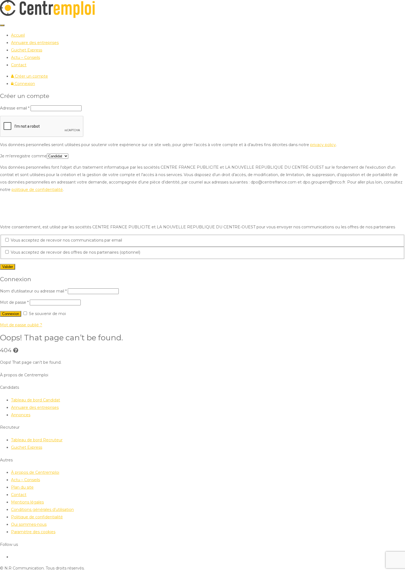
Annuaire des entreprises (35, 42)
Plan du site (22, 487)
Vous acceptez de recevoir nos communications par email (66, 240)
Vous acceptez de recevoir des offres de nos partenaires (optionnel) (75, 252)
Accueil (18, 35)
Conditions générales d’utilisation (42, 509)
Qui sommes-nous (29, 524)
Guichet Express (26, 50)
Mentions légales (27, 502)
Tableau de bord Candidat (35, 400)
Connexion (24, 83)
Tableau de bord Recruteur (37, 439)
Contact (18, 64)
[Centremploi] (47, 16)
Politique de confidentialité (37, 516)
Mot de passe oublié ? (21, 324)
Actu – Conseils (25, 57)
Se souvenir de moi (47, 313)
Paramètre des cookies (33, 531)
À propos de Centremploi (35, 472)
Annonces (20, 414)
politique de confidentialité (37, 189)
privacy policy (323, 144)
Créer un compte (31, 76)
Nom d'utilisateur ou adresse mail (33, 291)
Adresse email (14, 108)
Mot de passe (14, 302)
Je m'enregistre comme (23, 156)
